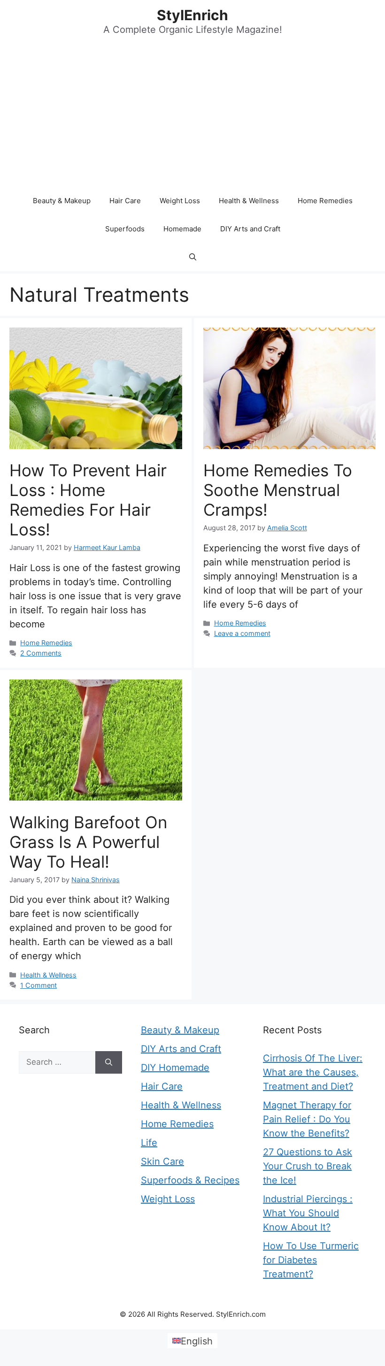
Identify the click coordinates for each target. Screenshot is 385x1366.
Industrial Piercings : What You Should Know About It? (308, 1213)
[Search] (108, 1062)
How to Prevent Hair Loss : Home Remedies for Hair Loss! (88, 499)
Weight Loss (180, 200)
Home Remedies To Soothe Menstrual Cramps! (277, 489)
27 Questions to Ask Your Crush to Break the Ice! (307, 1166)
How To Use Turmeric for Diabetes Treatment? (311, 1260)
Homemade (182, 228)
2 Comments (41, 653)
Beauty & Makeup (62, 200)
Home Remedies (325, 200)
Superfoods (125, 228)
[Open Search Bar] (193, 257)
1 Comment (38, 985)
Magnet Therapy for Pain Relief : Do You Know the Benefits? (307, 1119)
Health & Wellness (249, 200)
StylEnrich (192, 15)
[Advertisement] (192, 116)
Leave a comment (242, 633)
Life (149, 1142)
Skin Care (162, 1161)
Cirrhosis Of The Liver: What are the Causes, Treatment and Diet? (312, 1072)
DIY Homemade (175, 1067)
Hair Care (125, 200)
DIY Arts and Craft (250, 228)
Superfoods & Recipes (190, 1180)
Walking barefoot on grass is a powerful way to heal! (88, 841)
